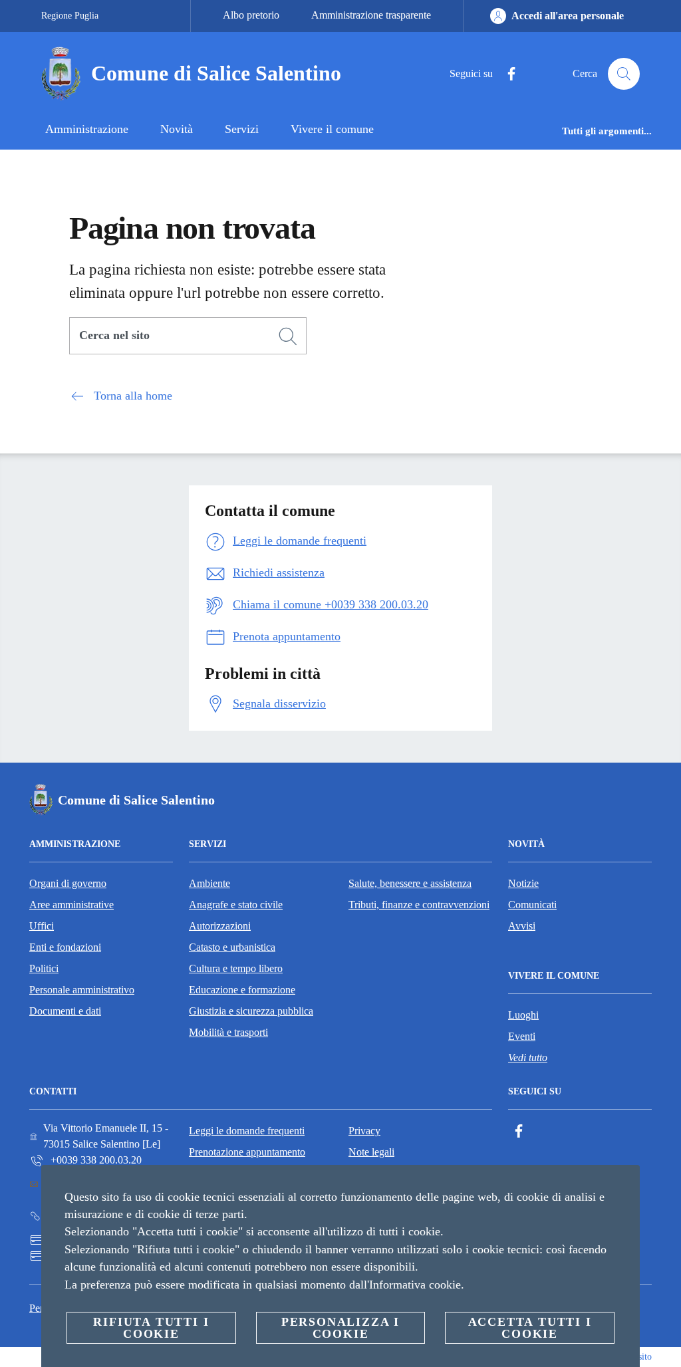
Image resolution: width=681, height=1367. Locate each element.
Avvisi (521, 926)
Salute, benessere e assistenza (410, 883)
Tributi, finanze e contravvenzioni (418, 904)
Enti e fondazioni (65, 947)
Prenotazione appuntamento (247, 1152)
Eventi (521, 1036)
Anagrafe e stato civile (236, 904)
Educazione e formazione (242, 989)
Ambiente (209, 883)
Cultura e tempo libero (236, 968)
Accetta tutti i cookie (530, 1327)
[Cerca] (624, 74)
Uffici (41, 926)
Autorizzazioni (220, 926)
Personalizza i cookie (340, 1327)
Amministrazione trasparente (371, 15)
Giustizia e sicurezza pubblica (251, 1011)
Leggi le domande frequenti (247, 1130)
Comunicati (532, 904)
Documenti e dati (65, 1011)
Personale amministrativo (81, 989)
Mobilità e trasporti (228, 1032)
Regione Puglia (69, 16)
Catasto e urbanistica (232, 947)
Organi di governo (67, 883)
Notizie (523, 883)
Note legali (371, 1152)
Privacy (364, 1130)
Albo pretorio (251, 15)
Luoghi (523, 1015)
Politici (44, 968)
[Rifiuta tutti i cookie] (624, 1185)
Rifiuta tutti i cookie (151, 1327)
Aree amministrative (71, 904)
